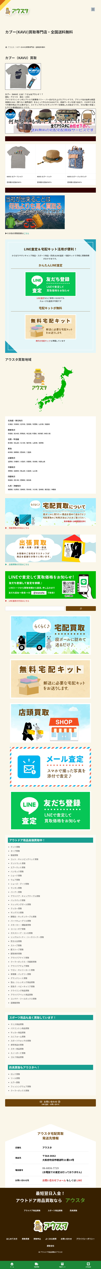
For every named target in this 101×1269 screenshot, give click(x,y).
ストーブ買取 (16, 945)
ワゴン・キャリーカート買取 (23, 970)
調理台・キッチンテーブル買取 (23, 916)
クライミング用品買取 (20, 990)
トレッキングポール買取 (21, 904)
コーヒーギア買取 (18, 929)
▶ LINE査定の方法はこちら (17, 600)
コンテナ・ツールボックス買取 (23, 998)
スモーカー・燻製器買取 (21, 924)
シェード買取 (16, 875)
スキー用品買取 (17, 1048)
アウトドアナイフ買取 (20, 957)
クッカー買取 (16, 908)
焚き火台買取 (16, 941)
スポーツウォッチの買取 (21, 1040)
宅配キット (62, 1267)
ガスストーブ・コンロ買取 (22, 933)
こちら (26, 233)
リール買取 (15, 1078)
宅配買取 (36, 1267)
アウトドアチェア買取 (20, 966)
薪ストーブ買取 (17, 949)
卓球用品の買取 (17, 1044)
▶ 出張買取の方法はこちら (17, 564)
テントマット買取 (18, 863)
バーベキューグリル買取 (21, 920)
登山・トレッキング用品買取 (23, 982)
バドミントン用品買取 (20, 1028)
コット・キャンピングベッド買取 (24, 859)
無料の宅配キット (43, 340)
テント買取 (15, 846)
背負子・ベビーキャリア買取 (23, 986)
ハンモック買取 (17, 871)
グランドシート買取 (19, 978)
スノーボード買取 (18, 1053)
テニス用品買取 (17, 1024)
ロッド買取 (15, 1074)
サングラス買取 (17, 912)
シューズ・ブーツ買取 (20, 883)
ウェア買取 (15, 879)
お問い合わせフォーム (54, 1180)
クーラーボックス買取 (20, 1090)
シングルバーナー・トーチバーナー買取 (27, 937)
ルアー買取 (15, 1082)
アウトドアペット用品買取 (22, 994)
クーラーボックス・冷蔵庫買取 (23, 961)
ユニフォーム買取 (18, 1036)
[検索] (81, 608)
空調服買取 (15, 1002)
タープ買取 (15, 851)
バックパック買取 (18, 900)
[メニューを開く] (93, 9)
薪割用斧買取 (16, 953)
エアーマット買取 (18, 867)
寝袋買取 (14, 855)
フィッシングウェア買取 (21, 1086)
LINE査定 (40, 298)
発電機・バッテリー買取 (21, 974)
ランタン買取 (16, 888)
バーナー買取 (16, 892)
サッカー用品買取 (18, 1032)
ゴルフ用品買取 (17, 1057)
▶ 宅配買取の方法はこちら (17, 528)
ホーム (12, 1267)
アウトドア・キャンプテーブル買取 (25, 896)
